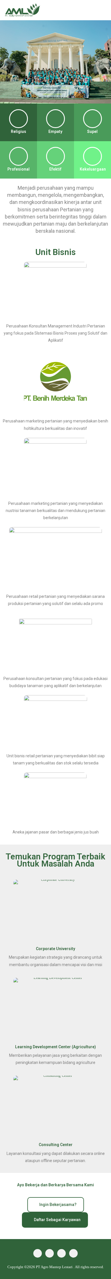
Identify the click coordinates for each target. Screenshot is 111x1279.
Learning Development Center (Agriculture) (55, 1047)
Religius (18, 131)
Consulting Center (56, 1144)
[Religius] (18, 118)
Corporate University (55, 948)
